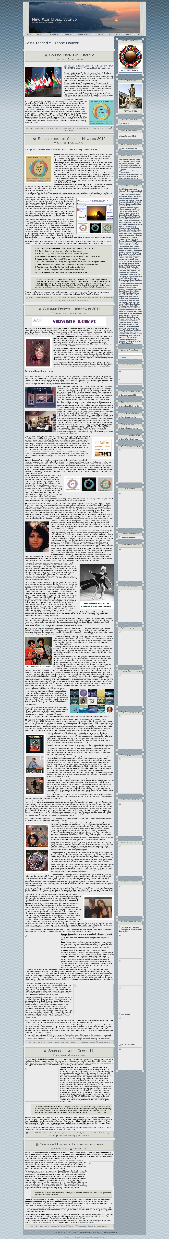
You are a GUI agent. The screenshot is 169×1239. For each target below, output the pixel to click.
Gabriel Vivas (128, 245)
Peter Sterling (130, 306)
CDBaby (80, 1221)
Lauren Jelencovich (130, 273)
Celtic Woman (123, 211)
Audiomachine (127, 198)
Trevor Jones (138, 334)
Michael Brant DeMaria (131, 291)
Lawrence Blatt (123, 274)
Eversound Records (125, 241)
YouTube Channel (31, 1039)
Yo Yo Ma (130, 343)
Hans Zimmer (134, 247)
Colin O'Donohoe (128, 221)
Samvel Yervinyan (136, 313)
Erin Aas (127, 239)
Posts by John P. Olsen (67, 1042)
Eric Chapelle (132, 237)
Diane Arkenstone (136, 235)
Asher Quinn (132, 197)
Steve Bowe (133, 319)
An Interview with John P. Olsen (48, 1042)
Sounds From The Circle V (71, 55)
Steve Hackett (128, 321)
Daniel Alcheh (137, 224)
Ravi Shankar (129, 310)
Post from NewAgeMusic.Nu (49, 1226)
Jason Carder (131, 252)
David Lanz (137, 230)
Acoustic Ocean (131, 189)
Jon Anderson (129, 260)
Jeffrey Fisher (126, 254)
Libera (131, 274)
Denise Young (132, 234)
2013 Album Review (42, 128)
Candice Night (135, 209)
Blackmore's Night (132, 204)
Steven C (136, 321)
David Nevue (131, 232)
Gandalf (135, 245)
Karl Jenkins (127, 265)
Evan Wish (134, 239)
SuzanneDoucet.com (98, 1035)
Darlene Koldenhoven (126, 226)
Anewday (128, 193)
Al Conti (127, 191)
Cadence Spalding (125, 209)
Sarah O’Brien (134, 315)
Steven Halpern (124, 323)
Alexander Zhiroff (136, 191)
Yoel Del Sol (123, 343)
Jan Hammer (123, 252)
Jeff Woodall (136, 254)
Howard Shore (133, 248)
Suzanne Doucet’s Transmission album (71, 1144)
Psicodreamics (130, 308)
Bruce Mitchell (128, 208)
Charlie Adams (134, 213)
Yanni (136, 341)
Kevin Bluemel (129, 269)
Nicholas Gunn (123, 298)
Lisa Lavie (138, 276)
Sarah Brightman (124, 315)
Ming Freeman (123, 297)
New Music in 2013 (83, 128)
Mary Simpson (127, 286)
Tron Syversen (127, 336)
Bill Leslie (128, 202)
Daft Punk (122, 224)
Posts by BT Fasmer (66, 1226)
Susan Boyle (128, 324)
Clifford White (128, 219)
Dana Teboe (129, 224)
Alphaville (122, 193)
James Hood (129, 250)
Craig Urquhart (136, 222)
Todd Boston (137, 330)
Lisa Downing (123, 276)
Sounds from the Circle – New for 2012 (72, 138)
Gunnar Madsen (124, 247)
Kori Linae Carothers (129, 271)
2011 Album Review (42, 1133)
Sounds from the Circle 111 (71, 1051)
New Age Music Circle (68, 128)
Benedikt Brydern (133, 200)
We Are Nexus (129, 339)
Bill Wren (135, 202)
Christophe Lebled (125, 215)
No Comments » (69, 131)
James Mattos (137, 250)
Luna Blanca (130, 280)
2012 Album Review (42, 298)
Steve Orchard (133, 323)
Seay (120, 317)
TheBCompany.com (55, 103)
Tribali (121, 336)
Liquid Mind (137, 274)
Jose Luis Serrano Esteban (132, 261)
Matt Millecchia (131, 289)
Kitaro (120, 271)
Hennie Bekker (123, 248)
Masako (135, 286)
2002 (124, 189)
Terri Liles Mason (128, 328)
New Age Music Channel (51, 1039)
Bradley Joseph (128, 206)
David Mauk (122, 232)
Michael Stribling (133, 293)
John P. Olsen (79, 59)
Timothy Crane (128, 330)
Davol (125, 234)
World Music (130, 341)
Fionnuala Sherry (130, 243)
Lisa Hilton (131, 276)
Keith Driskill (123, 267)
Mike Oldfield (134, 295)
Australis (135, 198)
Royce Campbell (124, 313)
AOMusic (128, 195)
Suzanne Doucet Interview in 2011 (71, 309)
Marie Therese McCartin (128, 283)
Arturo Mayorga (136, 195)
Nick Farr (132, 298)
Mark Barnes (134, 284)
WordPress (75, 1237)
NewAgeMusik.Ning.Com (88, 1222)
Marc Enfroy (130, 282)
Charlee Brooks (124, 213)
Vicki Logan (128, 337)
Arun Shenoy (123, 197)
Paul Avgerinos (130, 302)
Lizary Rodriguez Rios (126, 278)
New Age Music (55, 128)
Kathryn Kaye (135, 265)
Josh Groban (123, 263)
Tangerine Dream (129, 326)
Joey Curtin (129, 256)
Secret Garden (127, 317)
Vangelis (121, 337)
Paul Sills (127, 304)
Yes (139, 341)
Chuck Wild (128, 217)
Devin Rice (126, 235)
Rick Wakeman (128, 311)
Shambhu (135, 317)
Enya (126, 237)
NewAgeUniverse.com (92, 1037)
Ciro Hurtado (136, 217)
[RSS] (25, 1232)
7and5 (121, 189)
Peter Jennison (135, 304)
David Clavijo (130, 228)
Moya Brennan (133, 297)
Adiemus (122, 191)
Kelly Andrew (131, 267)
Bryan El (136, 208)
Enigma (121, 237)
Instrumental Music (69, 298)
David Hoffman (129, 230)
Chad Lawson (132, 211)
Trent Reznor (129, 334)
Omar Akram (128, 300)
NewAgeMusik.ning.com (70, 1035)
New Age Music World (54, 19)
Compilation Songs (56, 298)
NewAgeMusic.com (72, 424)
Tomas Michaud (124, 332)
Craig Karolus (126, 222)
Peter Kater (122, 306)
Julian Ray (131, 263)
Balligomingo (123, 200)
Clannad (121, 219)
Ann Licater (135, 193)
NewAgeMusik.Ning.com (67, 101)
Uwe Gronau (137, 336)
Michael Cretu (123, 293)
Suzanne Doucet (103, 128)
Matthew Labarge (124, 287)
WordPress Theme (87, 1237)
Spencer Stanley (124, 319)
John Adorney (129, 258)
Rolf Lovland (138, 311)
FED (133, 241)
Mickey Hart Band (124, 295)
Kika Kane (138, 269)
